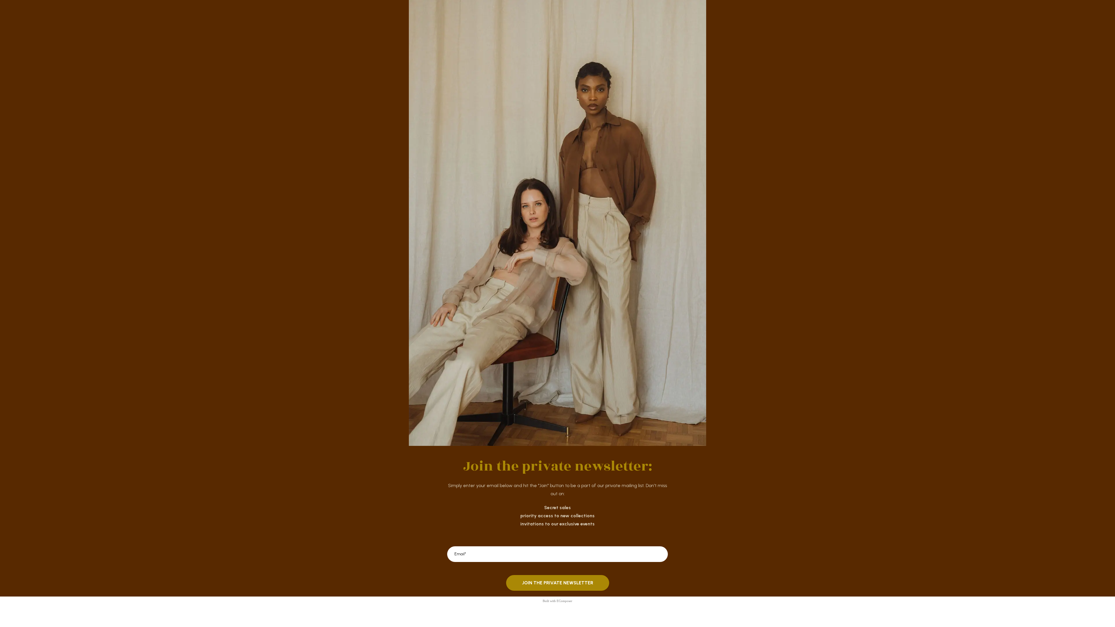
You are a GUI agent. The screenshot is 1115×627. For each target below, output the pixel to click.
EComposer (564, 601)
